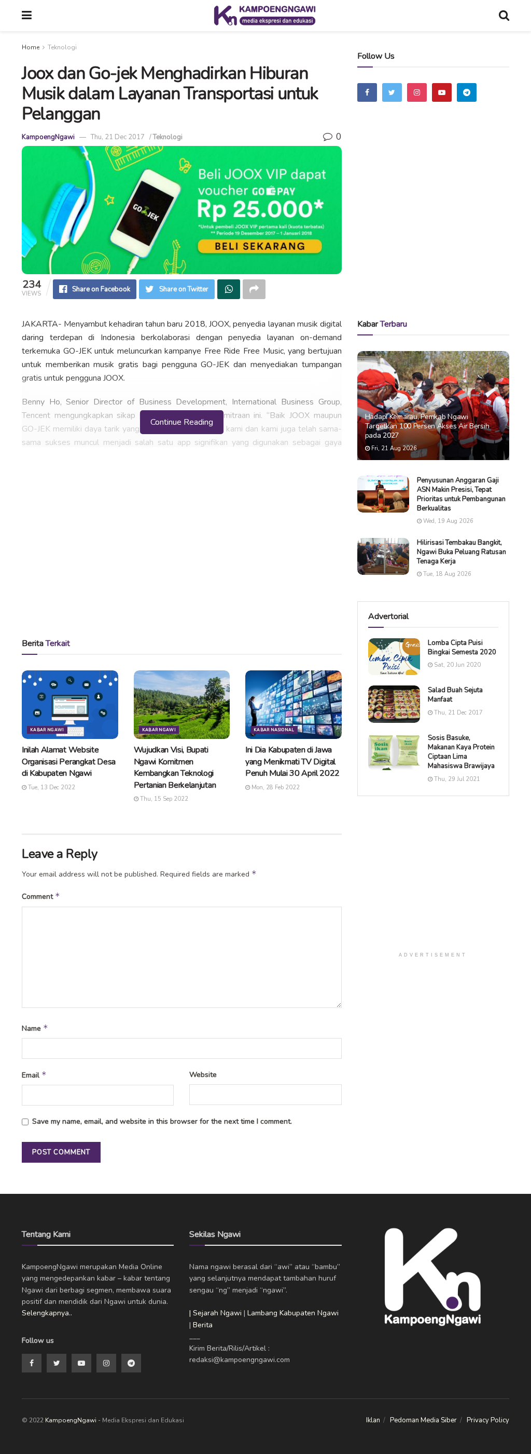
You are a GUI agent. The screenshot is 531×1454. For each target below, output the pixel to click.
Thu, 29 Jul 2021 (456, 779)
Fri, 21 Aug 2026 (393, 448)
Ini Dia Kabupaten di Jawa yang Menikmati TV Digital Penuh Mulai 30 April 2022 (292, 761)
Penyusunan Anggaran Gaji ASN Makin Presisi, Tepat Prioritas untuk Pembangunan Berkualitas (461, 495)
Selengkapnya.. (47, 1313)
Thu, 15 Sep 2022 (163, 799)
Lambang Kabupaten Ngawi (293, 1313)
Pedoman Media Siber (423, 1420)
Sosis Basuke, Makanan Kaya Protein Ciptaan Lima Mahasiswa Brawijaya (461, 752)
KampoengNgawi (48, 137)
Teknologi (62, 47)
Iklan (373, 1420)
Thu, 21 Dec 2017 (118, 137)
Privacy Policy (488, 1420)
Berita (203, 1325)
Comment (41, 896)
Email (34, 1075)
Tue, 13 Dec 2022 (50, 787)
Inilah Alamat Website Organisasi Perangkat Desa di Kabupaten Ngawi (69, 761)
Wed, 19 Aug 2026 (447, 521)
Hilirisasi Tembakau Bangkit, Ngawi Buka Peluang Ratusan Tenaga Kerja (461, 552)
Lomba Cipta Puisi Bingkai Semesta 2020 (462, 647)
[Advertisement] (182, 545)
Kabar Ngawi (47, 730)
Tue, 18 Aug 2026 (446, 574)
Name (35, 1028)
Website (203, 1075)
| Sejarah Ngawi (215, 1313)
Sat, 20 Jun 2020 (456, 665)
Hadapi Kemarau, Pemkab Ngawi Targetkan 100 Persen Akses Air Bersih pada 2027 (427, 426)
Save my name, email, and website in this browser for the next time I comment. (162, 1121)
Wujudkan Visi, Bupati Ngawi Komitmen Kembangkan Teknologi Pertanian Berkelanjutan (175, 767)
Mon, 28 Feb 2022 (275, 787)
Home (30, 47)
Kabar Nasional (274, 730)
